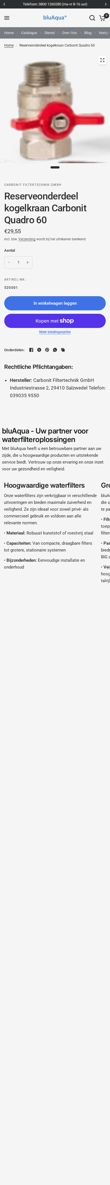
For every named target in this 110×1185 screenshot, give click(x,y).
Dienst (50, 33)
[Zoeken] (92, 18)
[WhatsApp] (55, 349)
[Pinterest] (47, 349)
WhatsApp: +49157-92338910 (68, 4)
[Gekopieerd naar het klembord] (63, 349)
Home (9, 33)
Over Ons (69, 33)
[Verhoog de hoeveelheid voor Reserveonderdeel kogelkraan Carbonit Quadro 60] (27, 262)
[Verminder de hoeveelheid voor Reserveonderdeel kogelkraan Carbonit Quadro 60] (9, 262)
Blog (87, 33)
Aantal (9, 250)
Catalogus (29, 33)
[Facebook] (31, 349)
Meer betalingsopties (55, 332)
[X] (39, 349)
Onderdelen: (14, 350)
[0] (101, 18)
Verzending (27, 239)
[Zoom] (102, 60)
